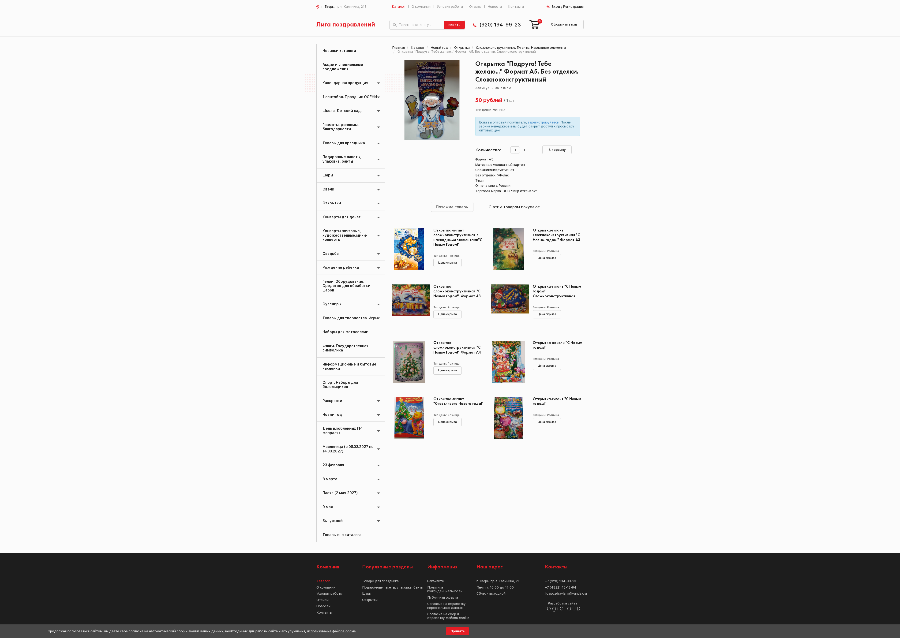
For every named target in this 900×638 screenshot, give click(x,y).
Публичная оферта (442, 597)
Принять (457, 631)
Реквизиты (435, 581)
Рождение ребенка (340, 267)
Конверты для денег (341, 217)
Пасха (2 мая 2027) (340, 493)
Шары (327, 175)
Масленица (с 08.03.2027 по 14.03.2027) (348, 448)
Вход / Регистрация (568, 6)
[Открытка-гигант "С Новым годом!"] (508, 418)
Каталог (398, 6)
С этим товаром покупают (514, 207)
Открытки (331, 203)
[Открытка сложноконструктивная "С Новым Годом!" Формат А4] (409, 362)
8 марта (329, 479)
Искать (454, 25)
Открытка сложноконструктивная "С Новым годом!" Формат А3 (457, 291)
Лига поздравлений (345, 25)
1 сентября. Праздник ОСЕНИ (349, 97)
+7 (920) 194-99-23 (560, 581)
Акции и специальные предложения (342, 66)
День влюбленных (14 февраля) (342, 430)
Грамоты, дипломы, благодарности (340, 127)
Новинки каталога (339, 51)
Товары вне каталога (341, 535)
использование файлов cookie (331, 631)
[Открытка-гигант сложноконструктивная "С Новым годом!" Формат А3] (508, 249)
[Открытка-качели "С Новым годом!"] (508, 362)
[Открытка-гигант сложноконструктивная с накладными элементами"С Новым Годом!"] (409, 249)
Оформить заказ (564, 24)
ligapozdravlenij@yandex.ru (566, 593)
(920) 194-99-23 (500, 25)
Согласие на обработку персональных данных (446, 606)
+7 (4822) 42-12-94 (560, 587)
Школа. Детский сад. (342, 110)
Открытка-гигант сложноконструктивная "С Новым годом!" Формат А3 (556, 235)
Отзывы (475, 6)
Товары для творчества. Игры (350, 318)
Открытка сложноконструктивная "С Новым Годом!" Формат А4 (457, 347)
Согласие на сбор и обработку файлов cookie (448, 616)
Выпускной (332, 521)
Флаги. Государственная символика (345, 348)
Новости (495, 6)
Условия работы (450, 6)
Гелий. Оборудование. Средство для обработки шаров (346, 285)
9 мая (327, 507)
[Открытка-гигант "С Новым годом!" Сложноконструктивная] (508, 305)
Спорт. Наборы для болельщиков (340, 384)
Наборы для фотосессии (345, 332)
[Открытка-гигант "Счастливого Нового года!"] (409, 418)
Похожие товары (452, 207)
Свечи (328, 189)
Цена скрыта (447, 262)
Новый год (332, 414)
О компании (421, 6)
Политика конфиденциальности (444, 589)
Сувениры (331, 304)
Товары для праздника (343, 143)
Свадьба (330, 253)
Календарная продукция (345, 83)
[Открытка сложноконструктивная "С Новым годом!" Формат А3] (409, 305)
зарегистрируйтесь (543, 122)
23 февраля (333, 465)
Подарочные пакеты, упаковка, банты (341, 159)
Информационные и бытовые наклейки (349, 366)
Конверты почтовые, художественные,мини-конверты (345, 235)
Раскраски (332, 401)
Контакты (516, 6)
